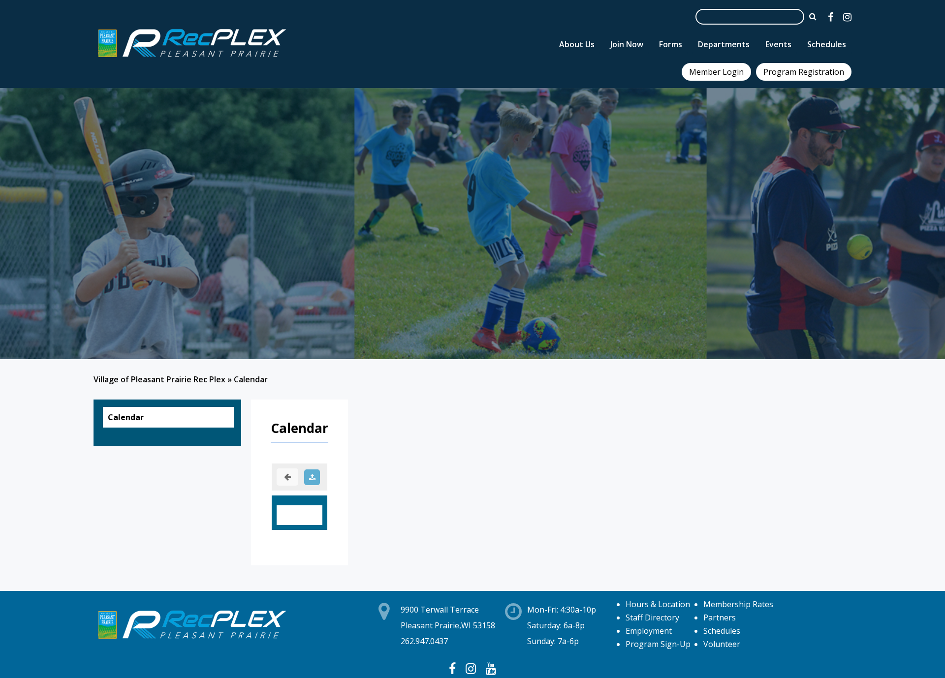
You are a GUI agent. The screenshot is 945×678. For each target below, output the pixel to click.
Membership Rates (738, 604)
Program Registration (803, 71)
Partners (719, 617)
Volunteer (721, 644)
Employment (649, 630)
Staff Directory (652, 617)
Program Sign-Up (658, 644)
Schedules (721, 630)
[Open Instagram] (847, 17)
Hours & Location (658, 604)
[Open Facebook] (830, 17)
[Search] (813, 16)
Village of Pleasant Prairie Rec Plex (159, 379)
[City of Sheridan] (192, 58)
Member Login (716, 71)
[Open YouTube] (491, 668)
